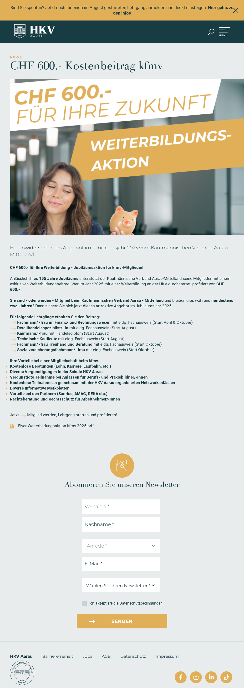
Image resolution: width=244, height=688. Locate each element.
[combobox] (121, 546)
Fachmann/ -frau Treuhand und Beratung (54, 344)
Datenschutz (133, 656)
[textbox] (98, 546)
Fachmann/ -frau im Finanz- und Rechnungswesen (64, 322)
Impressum (167, 656)
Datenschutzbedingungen (141, 603)
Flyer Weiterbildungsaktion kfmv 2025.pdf (55, 425)
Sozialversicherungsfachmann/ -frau (51, 349)
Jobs (87, 656)
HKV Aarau (21, 656)
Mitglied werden (41, 414)
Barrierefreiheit (57, 656)
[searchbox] (122, 586)
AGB (106, 656)
